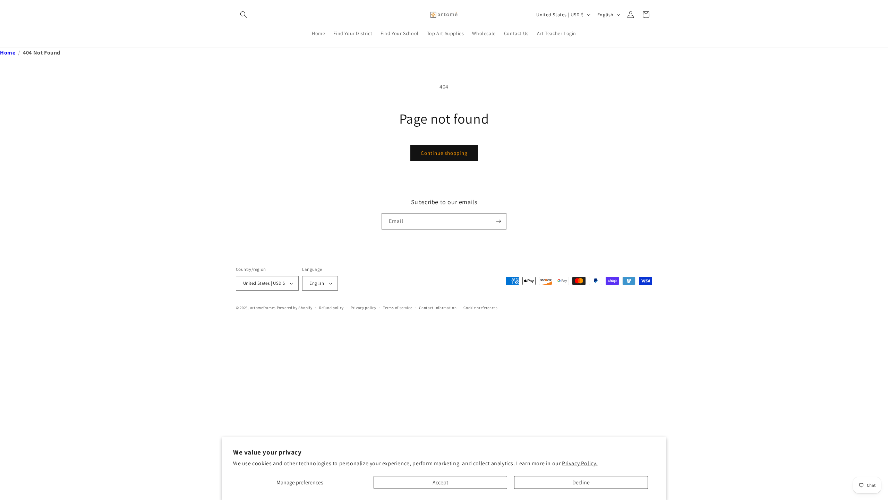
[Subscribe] (498, 221)
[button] (243, 14)
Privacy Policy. (580, 463)
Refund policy (331, 307)
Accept (440, 482)
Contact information (437, 307)
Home (7, 52)
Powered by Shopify (295, 307)
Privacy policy (363, 307)
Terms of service (397, 307)
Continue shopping (444, 153)
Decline (581, 482)
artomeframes (263, 307)
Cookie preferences (480, 307)
